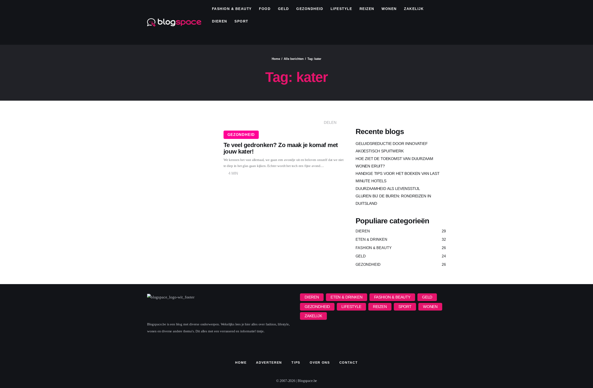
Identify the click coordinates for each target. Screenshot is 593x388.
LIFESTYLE (351, 307)
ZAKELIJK (313, 316)
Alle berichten (294, 59)
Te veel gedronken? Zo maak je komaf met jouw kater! (281, 148)
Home (276, 59)
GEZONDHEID (241, 135)
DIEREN (312, 297)
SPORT (404, 307)
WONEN (430, 307)
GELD (427, 297)
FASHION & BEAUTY (392, 297)
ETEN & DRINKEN (347, 297)
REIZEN (380, 307)
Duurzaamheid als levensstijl (388, 188)
